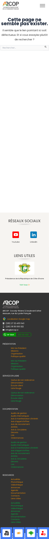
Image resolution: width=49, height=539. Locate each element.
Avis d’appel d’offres (20, 421)
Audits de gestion (19, 413)
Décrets (14, 432)
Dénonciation (17, 382)
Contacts (15, 495)
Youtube (16, 242)
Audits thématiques (20, 416)
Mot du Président (18, 348)
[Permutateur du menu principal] (42, 5)
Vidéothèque (17, 484)
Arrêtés (14, 427)
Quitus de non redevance (22, 380)
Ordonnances (17, 438)
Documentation (18, 493)
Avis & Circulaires (19, 429)
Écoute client (17, 385)
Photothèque (17, 482)
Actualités (15, 479)
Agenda (14, 490)
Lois (12, 435)
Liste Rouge (16, 388)
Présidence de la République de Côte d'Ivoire (24, 278)
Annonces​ (15, 487)
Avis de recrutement (20, 424)
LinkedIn (33, 242)
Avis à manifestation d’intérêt (24, 418)
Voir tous (24, 284)
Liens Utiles (16, 498)
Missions (14, 351)
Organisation (17, 353)
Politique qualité (18, 356)
